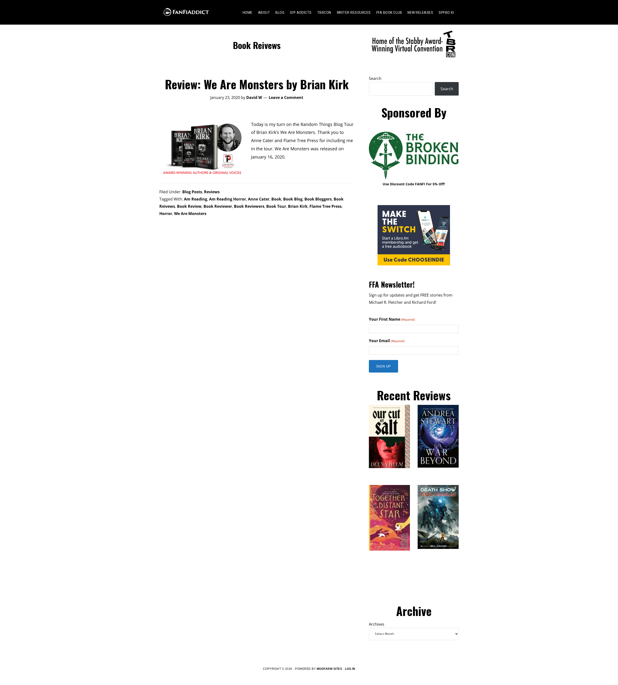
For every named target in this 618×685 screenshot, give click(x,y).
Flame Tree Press (325, 206)
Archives (376, 624)
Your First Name (392, 319)
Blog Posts (192, 191)
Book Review (189, 206)
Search (375, 78)
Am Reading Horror (227, 199)
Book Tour (276, 206)
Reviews (212, 191)
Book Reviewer (218, 206)
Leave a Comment (286, 97)
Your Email (387, 340)
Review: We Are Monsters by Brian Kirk (257, 84)
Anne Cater (258, 199)
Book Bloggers (318, 199)
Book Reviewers (249, 206)
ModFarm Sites (329, 669)
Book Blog (292, 199)
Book (276, 199)
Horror (165, 213)
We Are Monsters (190, 213)
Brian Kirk (298, 206)
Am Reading (195, 199)
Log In (350, 669)
